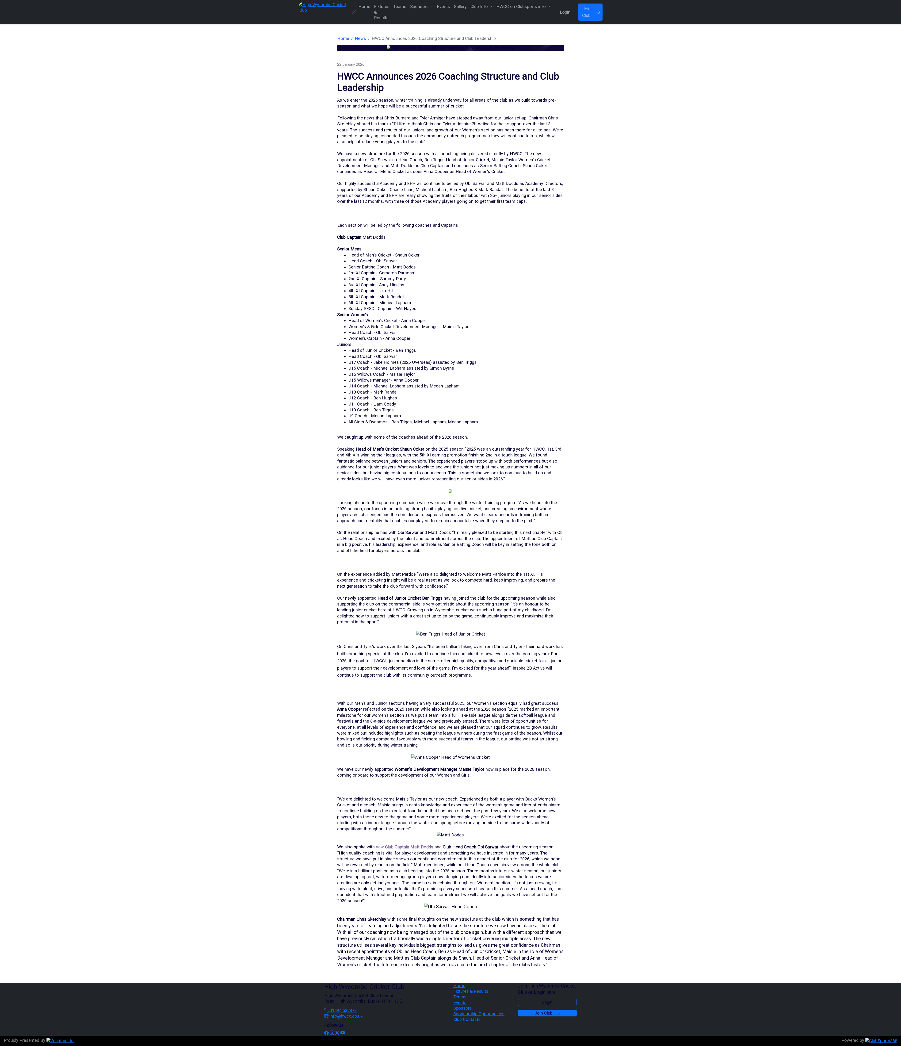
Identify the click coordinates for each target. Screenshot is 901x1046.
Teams (399, 6)
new (404, 846)
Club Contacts (467, 1019)
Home (364, 6)
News (360, 38)
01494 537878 (342, 1010)
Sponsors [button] (420, 6)
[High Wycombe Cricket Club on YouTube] (342, 1032)
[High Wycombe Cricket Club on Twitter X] (337, 1032)
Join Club (586, 12)
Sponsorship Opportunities (478, 1013)
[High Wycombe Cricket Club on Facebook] (326, 1032)
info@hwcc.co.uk (345, 1016)
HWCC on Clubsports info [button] (521, 6)
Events (443, 6)
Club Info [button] (479, 6)
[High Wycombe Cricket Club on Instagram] (332, 1032)
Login (565, 12)
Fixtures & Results (381, 12)
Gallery (460, 6)
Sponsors (462, 1008)
